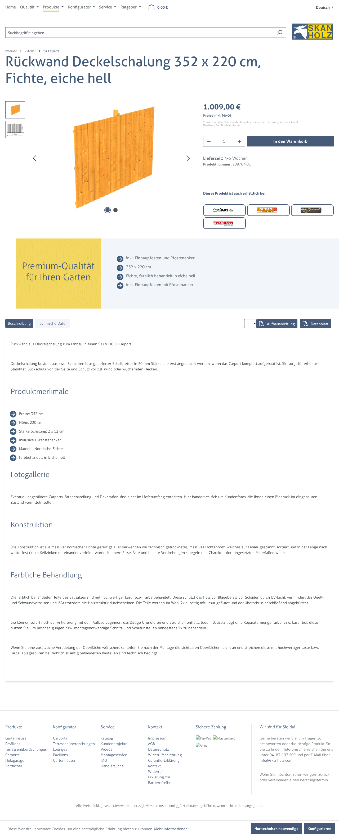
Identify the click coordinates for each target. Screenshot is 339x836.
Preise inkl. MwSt (217, 115)
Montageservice (114, 754)
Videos (106, 749)
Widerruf (155, 771)
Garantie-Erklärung (164, 760)
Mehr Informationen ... (172, 828)
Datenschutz (158, 749)
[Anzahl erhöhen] (239, 141)
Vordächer (13, 765)
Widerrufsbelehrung (165, 754)
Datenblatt (319, 323)
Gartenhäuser (16, 738)
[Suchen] (280, 32)
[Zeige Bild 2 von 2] (115, 210)
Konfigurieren (319, 828)
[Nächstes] (188, 158)
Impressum (157, 738)
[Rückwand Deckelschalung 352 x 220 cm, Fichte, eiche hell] (111, 158)
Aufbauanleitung (281, 323)
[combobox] (139, 32)
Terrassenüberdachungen (26, 749)
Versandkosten (157, 805)
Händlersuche (112, 765)
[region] (99, 158)
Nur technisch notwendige (276, 828)
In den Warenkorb (290, 141)
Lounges (60, 749)
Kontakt (154, 765)
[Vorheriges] (34, 158)
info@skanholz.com (276, 760)
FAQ (104, 760)
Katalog (107, 738)
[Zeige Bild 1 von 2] (107, 210)
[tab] (19, 323)
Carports (12, 754)
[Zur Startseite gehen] (312, 31)
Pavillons (12, 743)
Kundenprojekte (114, 743)
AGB (151, 743)
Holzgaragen (15, 760)
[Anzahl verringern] (208, 141)
